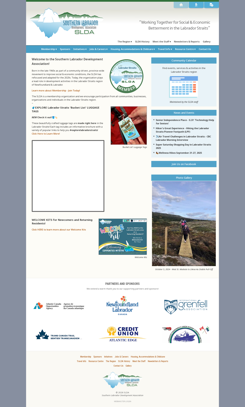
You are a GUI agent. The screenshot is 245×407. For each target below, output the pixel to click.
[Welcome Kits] (123, 254)
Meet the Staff (161, 41)
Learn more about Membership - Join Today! (56, 90)
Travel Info (164, 49)
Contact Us (205, 49)
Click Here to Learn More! (46, 133)
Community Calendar (184, 60)
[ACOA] (59, 310)
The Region (124, 41)
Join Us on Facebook (184, 164)
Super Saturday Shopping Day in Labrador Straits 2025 (183, 146)
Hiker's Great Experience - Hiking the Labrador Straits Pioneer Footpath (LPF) (182, 130)
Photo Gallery (184, 177)
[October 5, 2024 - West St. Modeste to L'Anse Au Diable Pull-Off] (184, 223)
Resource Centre (184, 49)
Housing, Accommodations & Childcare (132, 49)
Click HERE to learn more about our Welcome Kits (59, 229)
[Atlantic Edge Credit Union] (122, 342)
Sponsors (65, 49)
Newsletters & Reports (187, 41)
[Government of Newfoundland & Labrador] (122, 316)
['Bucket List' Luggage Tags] (129, 143)
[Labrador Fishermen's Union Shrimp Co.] (186, 344)
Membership (48, 49)
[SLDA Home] (181, 5)
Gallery (207, 41)
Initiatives (79, 49)
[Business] (211, 5)
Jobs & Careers (98, 49)
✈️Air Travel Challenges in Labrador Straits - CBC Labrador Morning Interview (183, 138)
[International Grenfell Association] (186, 315)
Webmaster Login (122, 401)
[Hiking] (196, 5)
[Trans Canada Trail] (59, 340)
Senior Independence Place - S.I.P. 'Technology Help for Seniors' (185, 121)
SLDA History (142, 41)
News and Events (184, 112)
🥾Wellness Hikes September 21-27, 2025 (179, 152)
